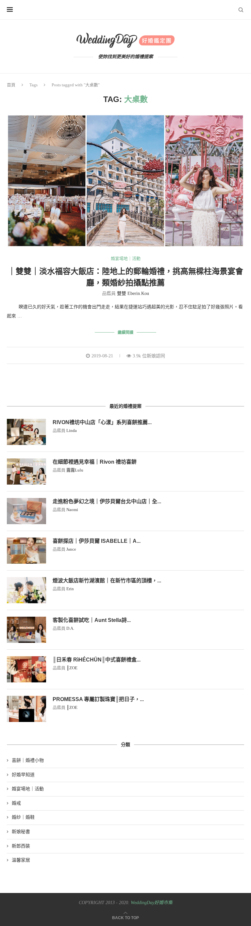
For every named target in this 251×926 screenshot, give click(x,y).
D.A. (70, 628)
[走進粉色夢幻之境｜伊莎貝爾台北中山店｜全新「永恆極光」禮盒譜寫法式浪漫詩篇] (26, 511)
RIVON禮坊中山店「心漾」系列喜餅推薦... (102, 422)
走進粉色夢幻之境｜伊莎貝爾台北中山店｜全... (107, 501)
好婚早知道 (23, 774)
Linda (71, 430)
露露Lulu (74, 470)
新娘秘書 (21, 831)
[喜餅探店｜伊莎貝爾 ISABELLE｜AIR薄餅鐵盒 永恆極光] (26, 551)
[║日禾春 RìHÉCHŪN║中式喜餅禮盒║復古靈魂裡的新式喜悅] (26, 669)
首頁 (11, 84)
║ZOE (71, 667)
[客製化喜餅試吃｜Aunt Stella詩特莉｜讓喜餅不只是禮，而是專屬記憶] (26, 630)
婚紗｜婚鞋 (23, 817)
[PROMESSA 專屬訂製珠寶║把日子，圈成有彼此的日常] (26, 709)
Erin (70, 588)
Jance (71, 549)
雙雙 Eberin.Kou (133, 293)
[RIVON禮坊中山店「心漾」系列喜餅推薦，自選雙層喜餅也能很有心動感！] (26, 432)
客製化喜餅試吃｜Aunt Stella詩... (92, 620)
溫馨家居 (21, 860)
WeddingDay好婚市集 (152, 902)
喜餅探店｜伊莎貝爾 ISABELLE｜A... (97, 541)
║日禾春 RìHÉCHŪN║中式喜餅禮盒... (97, 659)
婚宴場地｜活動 (126, 258)
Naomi (72, 509)
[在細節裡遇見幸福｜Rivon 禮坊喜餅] (26, 471)
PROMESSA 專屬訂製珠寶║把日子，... (98, 699)
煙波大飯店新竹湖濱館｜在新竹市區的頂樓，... (107, 580)
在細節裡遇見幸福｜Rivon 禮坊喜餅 (95, 462)
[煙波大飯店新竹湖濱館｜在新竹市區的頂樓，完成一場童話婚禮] (26, 590)
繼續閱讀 (125, 332)
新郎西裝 (21, 846)
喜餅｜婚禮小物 (28, 760)
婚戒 (16, 803)
